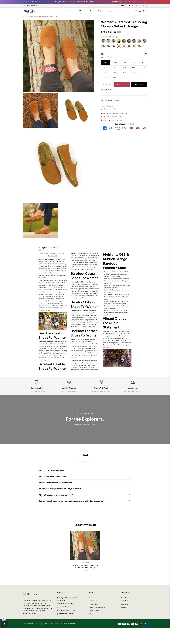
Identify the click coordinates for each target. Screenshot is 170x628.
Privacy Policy (93, 604)
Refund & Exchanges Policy (97, 607)
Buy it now (139, 84)
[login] (140, 11)
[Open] (4, 624)
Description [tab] (43, 248)
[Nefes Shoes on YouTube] (143, 5)
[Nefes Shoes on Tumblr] (140, 5)
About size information (110, 57)
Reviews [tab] (54, 248)
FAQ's (90, 597)
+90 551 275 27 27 (64, 607)
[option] (58, 56)
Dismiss (23, 2)
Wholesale (124, 607)
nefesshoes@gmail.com (67, 610)
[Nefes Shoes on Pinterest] (132, 5)
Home (24, 17)
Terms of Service (94, 601)
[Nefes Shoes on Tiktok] (146, 5)
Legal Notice (124, 604)
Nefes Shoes (85, 563)
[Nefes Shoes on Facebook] (129, 5)
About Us (123, 597)
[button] (136, 11)
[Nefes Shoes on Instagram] (136, 5)
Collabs (91, 614)
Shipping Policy (94, 611)
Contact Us (124, 601)
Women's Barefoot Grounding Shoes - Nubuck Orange (85, 566)
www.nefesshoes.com (66, 614)
